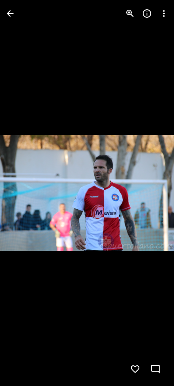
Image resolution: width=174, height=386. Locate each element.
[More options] (163, 13)
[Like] (135, 369)
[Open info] (147, 13)
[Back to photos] (10, 13)
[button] (23, 193)
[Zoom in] (130, 13)
